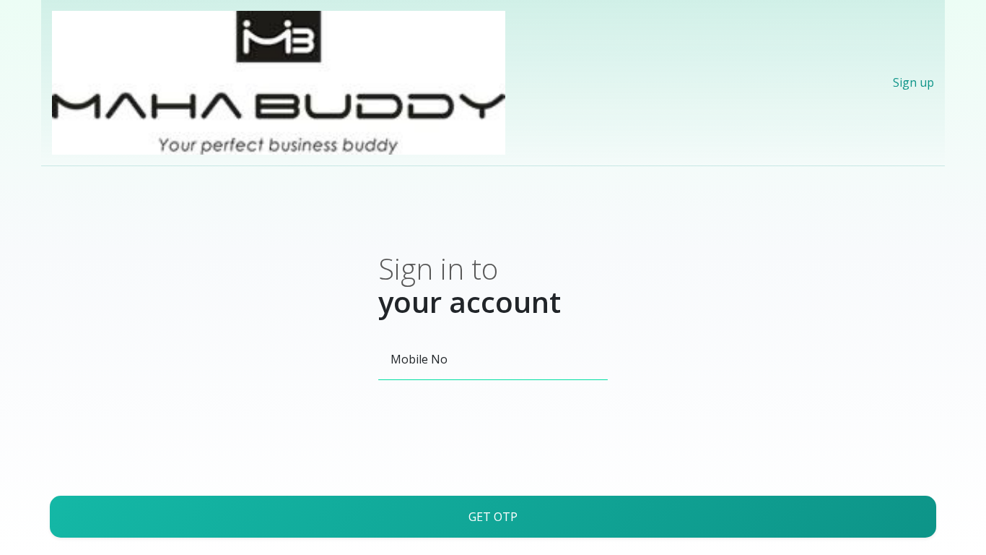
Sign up (913, 82)
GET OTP (493, 517)
